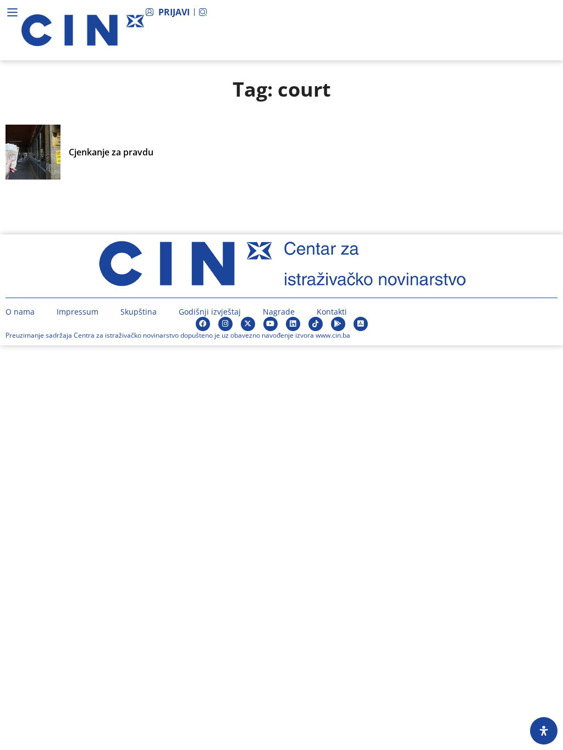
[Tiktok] (315, 324)
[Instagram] (225, 324)
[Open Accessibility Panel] (544, 731)
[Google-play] (338, 324)
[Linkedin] (293, 324)
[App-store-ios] (361, 324)
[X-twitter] (248, 324)
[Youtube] (270, 324)
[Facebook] (203, 324)
